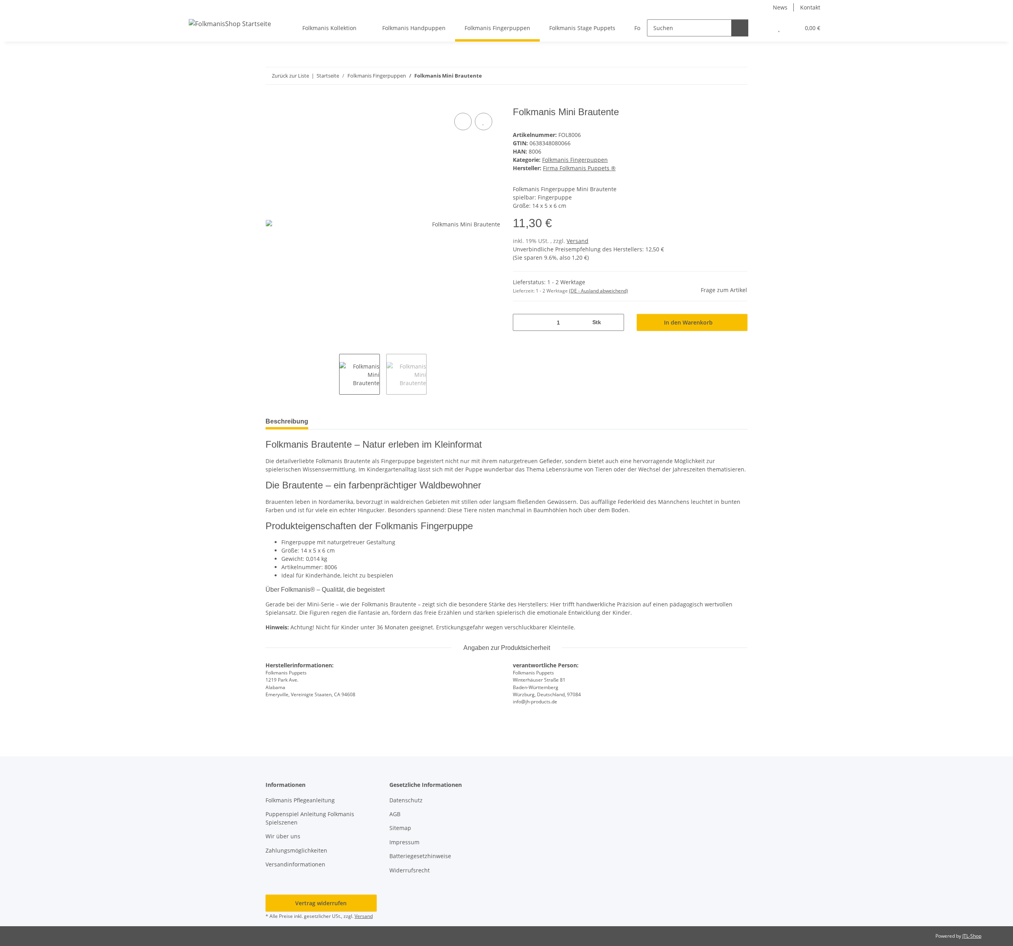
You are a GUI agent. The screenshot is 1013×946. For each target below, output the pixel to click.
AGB (394, 814)
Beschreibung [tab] (287, 421)
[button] (763, 28)
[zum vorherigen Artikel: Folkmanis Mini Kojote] (721, 75)
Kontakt (810, 7)
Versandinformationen (295, 864)
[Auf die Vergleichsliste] (463, 121)
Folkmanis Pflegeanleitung (300, 800)
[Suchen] (739, 27)
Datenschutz (406, 800)
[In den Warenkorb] (272, 102)
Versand (577, 241)
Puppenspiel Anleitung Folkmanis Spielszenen (310, 818)
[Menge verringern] (521, 322)
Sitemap (400, 828)
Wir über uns (283, 836)
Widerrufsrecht (409, 870)
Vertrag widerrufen (321, 903)
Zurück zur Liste (290, 75)
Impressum (404, 842)
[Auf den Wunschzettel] (483, 121)
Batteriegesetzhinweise (420, 856)
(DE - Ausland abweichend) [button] (598, 290)
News (780, 7)
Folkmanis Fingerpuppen (575, 159)
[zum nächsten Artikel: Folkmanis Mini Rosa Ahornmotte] (738, 75)
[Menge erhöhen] (615, 322)
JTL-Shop (971, 936)
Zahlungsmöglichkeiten (296, 850)
